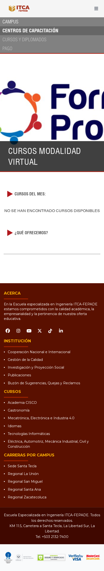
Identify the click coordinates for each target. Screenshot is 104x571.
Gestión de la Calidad (25, 360)
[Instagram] (18, 331)
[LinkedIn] (61, 331)
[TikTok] (50, 331)
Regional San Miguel (25, 481)
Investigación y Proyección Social (36, 367)
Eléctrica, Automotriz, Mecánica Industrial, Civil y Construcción (48, 443)
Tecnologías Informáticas (29, 434)
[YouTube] (29, 331)
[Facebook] (8, 331)
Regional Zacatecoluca (27, 497)
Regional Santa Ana (24, 489)
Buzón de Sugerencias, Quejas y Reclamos (44, 383)
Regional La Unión (23, 474)
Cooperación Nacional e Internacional (39, 352)
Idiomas (14, 426)
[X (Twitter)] (40, 331)
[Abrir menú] (96, 9)
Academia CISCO (22, 402)
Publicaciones (19, 375)
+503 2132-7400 (55, 537)
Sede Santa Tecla (22, 466)
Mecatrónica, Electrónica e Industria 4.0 (41, 418)
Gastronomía (19, 410)
